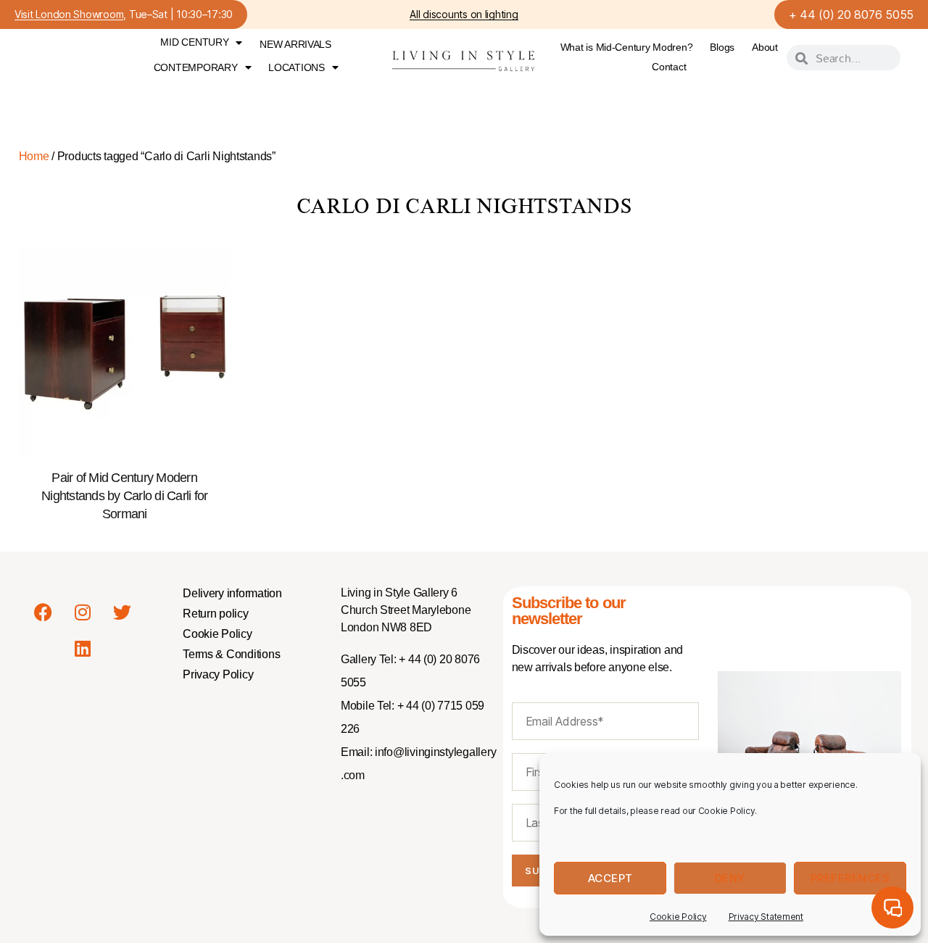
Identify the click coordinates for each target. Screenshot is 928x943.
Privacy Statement (766, 916)
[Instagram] (83, 612)
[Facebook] (43, 612)
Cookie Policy (678, 916)
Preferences (850, 878)
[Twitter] (122, 612)
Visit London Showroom (68, 14)
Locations (296, 67)
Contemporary (196, 67)
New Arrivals (295, 44)
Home (34, 156)
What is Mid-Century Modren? (626, 47)
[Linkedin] (83, 648)
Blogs (722, 47)
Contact (669, 66)
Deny (730, 878)
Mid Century (194, 42)
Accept (610, 878)
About (765, 47)
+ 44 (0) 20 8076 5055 (851, 14)
